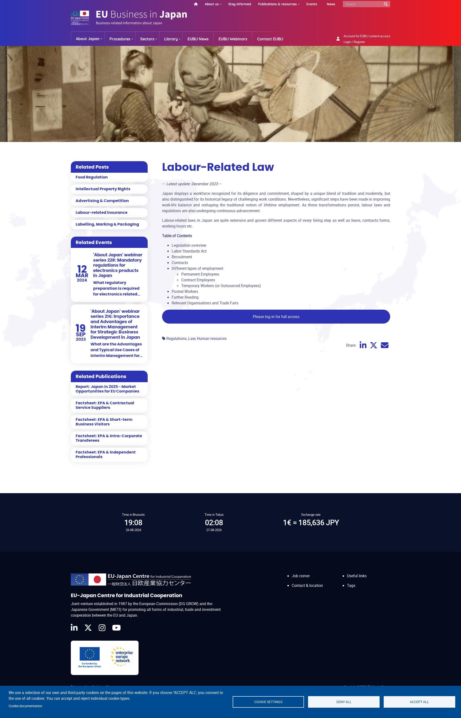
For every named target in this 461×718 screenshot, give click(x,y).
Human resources (212, 338)
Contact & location (307, 585)
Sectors (147, 39)
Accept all (419, 702)
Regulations (176, 338)
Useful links (357, 575)
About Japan (88, 38)
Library (171, 39)
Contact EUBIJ (270, 39)
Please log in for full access (276, 316)
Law (191, 338)
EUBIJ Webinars (232, 39)
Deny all (344, 702)
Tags (351, 585)
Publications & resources (277, 4)
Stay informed (239, 4)
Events (311, 4)
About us (212, 4)
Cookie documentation (25, 706)
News (331, 4)
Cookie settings (268, 702)
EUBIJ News (198, 39)
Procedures (119, 39)
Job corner (301, 575)
